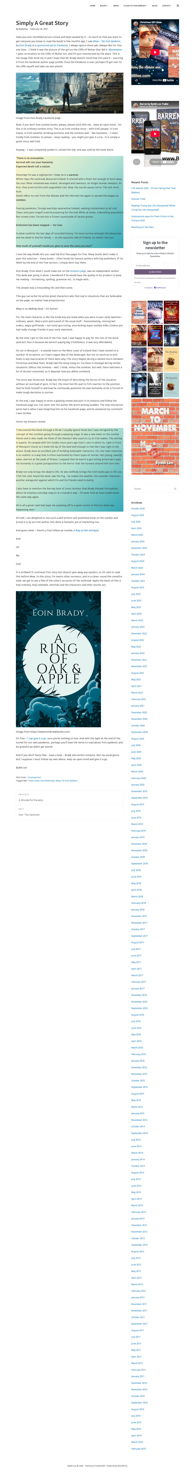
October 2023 (138, 580)
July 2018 (135, 870)
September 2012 (139, 1244)
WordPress (122, 1466)
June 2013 (136, 1185)
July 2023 (135, 594)
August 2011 (137, 1330)
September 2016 (139, 1008)
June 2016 (136, 1028)
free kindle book (47, 780)
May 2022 (136, 646)
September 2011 (139, 1323)
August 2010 (137, 1409)
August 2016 (137, 1014)
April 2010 (136, 1435)
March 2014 (137, 1152)
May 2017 (136, 962)
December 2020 (139, 712)
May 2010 (136, 1428)
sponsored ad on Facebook (52, 45)
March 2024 (137, 567)
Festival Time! (138, 198)
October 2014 (138, 1126)
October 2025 (138, 508)
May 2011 (136, 1350)
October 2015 (138, 1080)
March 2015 (137, 1106)
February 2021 (138, 699)
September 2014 (139, 1133)
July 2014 (135, 1139)
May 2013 (136, 1192)
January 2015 (137, 1113)
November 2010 (139, 1389)
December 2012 (139, 1225)
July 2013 (135, 1179)
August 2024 (137, 561)
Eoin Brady (25, 45)
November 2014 (139, 1120)
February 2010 (138, 1448)
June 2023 (136, 600)
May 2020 (136, 758)
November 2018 (139, 850)
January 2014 (137, 1159)
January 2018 (137, 909)
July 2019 (135, 810)
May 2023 (136, 607)
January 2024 (137, 574)
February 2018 (138, 903)
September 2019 (139, 797)
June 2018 (136, 876)
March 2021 (137, 692)
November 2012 (139, 1231)
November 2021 (139, 666)
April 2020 (136, 765)
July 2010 (135, 1415)
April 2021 (136, 686)
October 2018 (138, 857)
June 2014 (136, 1146)
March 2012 (137, 1284)
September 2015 (139, 1087)
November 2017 (139, 922)
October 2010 (138, 1396)
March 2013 (137, 1205)
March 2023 (137, 620)
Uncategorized (34, 777)
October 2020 (138, 725)
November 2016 (139, 1001)
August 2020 (137, 738)
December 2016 (139, 995)
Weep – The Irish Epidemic (107, 41)
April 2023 (136, 613)
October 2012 (138, 1238)
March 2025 (137, 534)
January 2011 (137, 1376)
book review (34, 780)
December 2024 (139, 548)
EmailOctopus (161, 287)
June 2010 (136, 1422)
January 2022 (137, 653)
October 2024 (138, 554)
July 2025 (135, 521)
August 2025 (137, 515)
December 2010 (139, 1383)
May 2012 (136, 1271)
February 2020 (138, 778)
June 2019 (136, 817)
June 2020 (136, 751)
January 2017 (137, 988)
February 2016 (138, 1054)
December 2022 (139, 633)
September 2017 (139, 935)
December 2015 (139, 1067)
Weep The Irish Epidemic (67, 780)
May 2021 (136, 679)
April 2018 (136, 889)
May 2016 (136, 1034)
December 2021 (139, 659)
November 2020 (139, 718)
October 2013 (138, 1165)
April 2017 (136, 968)
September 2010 (139, 1402)
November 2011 (139, 1310)
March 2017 (137, 975)
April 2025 (136, 528)
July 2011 (135, 1336)
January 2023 (137, 626)
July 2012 (135, 1258)
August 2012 (137, 1251)
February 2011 (138, 1369)
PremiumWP (99, 1466)
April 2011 (136, 1356)
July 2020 (135, 745)
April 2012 (136, 1277)
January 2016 (137, 1060)
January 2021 (137, 705)
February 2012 (138, 1290)
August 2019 (137, 804)
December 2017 (139, 916)
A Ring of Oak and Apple (86, 530)
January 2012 (137, 1297)
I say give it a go (36, 738)
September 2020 (139, 732)
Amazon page (78, 271)
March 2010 (137, 1442)
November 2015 (139, 1073)
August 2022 (137, 640)
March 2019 (137, 824)
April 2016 (136, 1041)
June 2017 (136, 955)
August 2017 (137, 942)
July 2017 (135, 949)
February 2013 (138, 1212)
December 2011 (139, 1304)
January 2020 (137, 784)
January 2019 (137, 837)
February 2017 (138, 981)
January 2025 (137, 541)
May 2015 (136, 1100)
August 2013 (137, 1172)
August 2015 (137, 1093)
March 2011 (137, 1363)
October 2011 (138, 1317)
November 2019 (139, 791)
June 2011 (136, 1343)
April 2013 (136, 1198)
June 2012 (136, 1264)
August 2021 (137, 672)
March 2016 (137, 1047)
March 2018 (137, 896)
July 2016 (135, 1021)
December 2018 (139, 843)
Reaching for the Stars (142, 227)
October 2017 (138, 929)
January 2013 (137, 1218)
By (22, 28)
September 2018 (139, 863)
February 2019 (138, 830)
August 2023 (137, 587)
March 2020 (137, 771)
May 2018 (136, 883)
